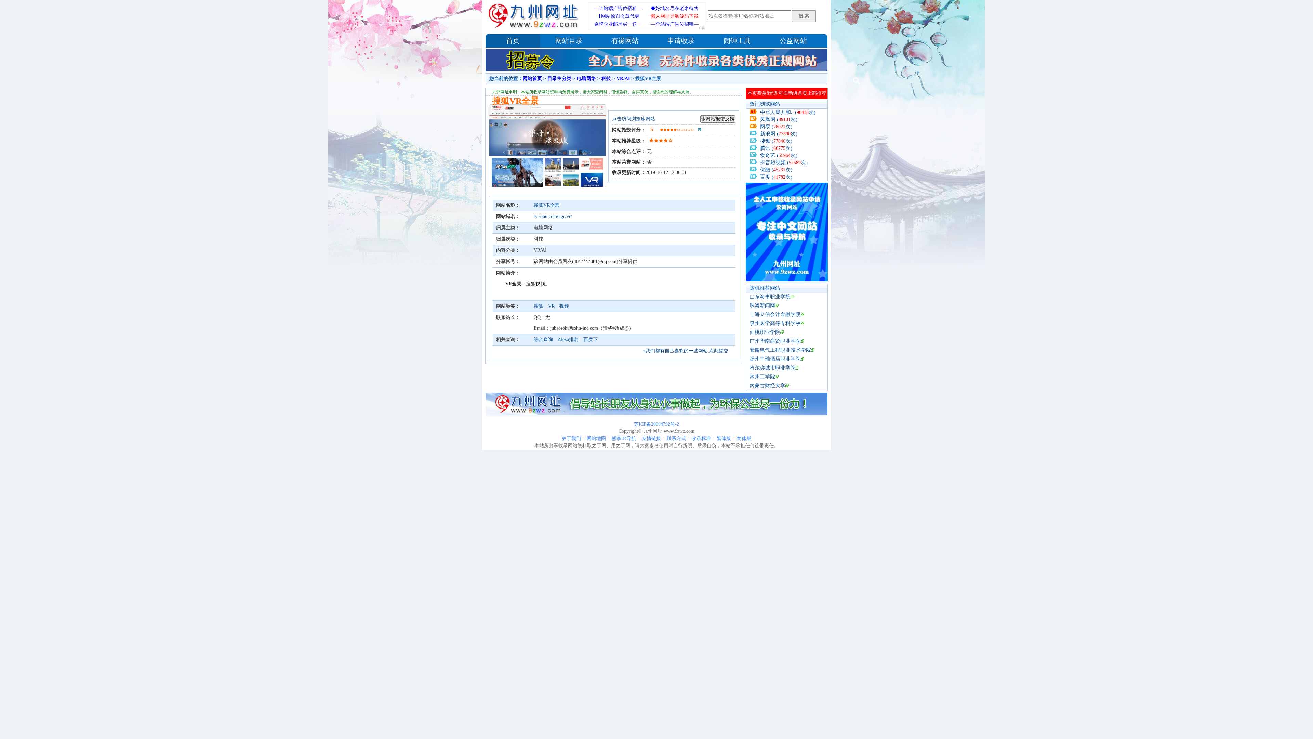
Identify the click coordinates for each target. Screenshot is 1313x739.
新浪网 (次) (778, 134)
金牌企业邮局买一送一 (618, 24)
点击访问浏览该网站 (633, 118)
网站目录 (569, 40)
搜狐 (539, 306)
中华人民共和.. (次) (787, 112)
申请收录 (681, 40)
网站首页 (532, 78)
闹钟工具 (737, 40)
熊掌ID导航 (624, 438)
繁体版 (724, 438)
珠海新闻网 (762, 305)
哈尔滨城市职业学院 (773, 368)
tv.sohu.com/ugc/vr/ (553, 216)
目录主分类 (559, 78)
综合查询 (543, 339)
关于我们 (571, 438)
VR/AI (623, 78)
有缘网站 (625, 40)
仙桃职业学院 (765, 332)
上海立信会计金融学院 (775, 314)
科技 (606, 78)
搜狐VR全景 (546, 205)
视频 (564, 306)
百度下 (590, 339)
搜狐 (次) (776, 141)
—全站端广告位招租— (618, 8)
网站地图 (596, 438)
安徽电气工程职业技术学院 (780, 350)
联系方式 (676, 438)
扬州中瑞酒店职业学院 (775, 359)
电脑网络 (586, 78)
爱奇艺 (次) (778, 155)
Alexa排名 (568, 339)
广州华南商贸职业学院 (775, 341)
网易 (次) (776, 126)
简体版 (744, 438)
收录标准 (701, 438)
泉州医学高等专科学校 (775, 323)
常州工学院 (762, 376)
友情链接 (651, 438)
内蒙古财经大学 (767, 385)
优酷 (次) (776, 169)
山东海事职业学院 (770, 296)
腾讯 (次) (776, 148)
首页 (513, 40)
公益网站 (793, 40)
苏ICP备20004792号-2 (656, 424)
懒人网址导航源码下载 (675, 16)
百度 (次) (776, 177)
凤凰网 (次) (778, 119)
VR (552, 306)
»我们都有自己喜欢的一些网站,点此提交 (685, 350)
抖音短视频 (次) (784, 162)
